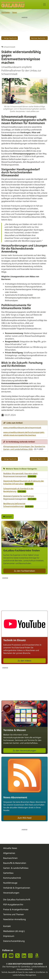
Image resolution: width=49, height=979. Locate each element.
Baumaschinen (10, 858)
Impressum (8, 936)
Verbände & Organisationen (16, 887)
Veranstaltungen (11, 892)
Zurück (8, 516)
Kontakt (7, 926)
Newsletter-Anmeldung (14, 919)
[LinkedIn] (24, 956)
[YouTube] (11, 956)
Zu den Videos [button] (24, 660)
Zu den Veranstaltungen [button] (24, 750)
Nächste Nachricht (38, 38)
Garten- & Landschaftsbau (15, 868)
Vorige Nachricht (10, 38)
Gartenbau (8, 872)
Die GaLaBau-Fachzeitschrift (16, 899)
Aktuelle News (10, 848)
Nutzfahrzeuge (10, 882)
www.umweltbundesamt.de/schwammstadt (22, 427)
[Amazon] (37, 956)
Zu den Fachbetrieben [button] (24, 570)
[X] (17, 956)
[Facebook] (4, 956)
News (14, 12)
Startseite (5, 12)
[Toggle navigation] (44, 4)
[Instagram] (30, 956)
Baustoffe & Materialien (14, 863)
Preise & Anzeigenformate (15, 909)
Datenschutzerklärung (14, 941)
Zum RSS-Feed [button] (24, 817)
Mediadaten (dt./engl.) (14, 931)
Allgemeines (9, 853)
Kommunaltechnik (12, 877)
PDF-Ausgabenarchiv (13, 904)
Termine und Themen (13, 914)
